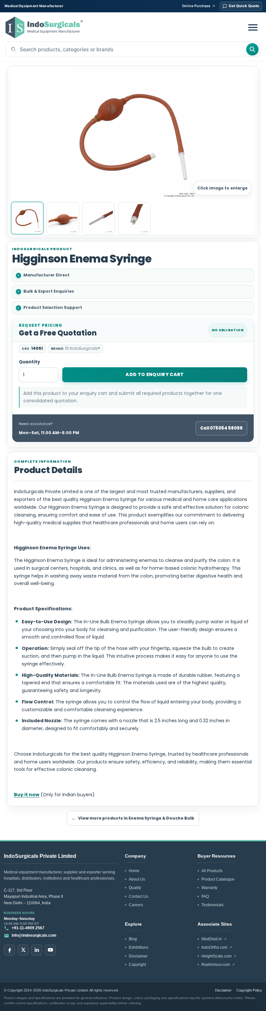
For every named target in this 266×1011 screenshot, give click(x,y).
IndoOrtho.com (216, 947)
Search (252, 49)
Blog (133, 939)
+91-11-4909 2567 (28, 928)
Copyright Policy (249, 990)
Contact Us (138, 896)
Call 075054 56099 (221, 428)
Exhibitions (138, 947)
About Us (137, 879)
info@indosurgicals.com (34, 935)
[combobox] (126, 49)
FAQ (205, 896)
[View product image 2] (63, 218)
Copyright (137, 964)
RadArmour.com (218, 964)
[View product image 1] (27, 218)
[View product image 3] (98, 218)
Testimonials (212, 905)
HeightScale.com (218, 956)
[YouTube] (50, 950)
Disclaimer (138, 956)
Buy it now (26, 794)
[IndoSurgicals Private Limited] (44, 27)
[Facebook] (9, 950)
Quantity (29, 362)
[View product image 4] (134, 218)
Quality (135, 887)
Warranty (209, 887)
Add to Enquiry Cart (155, 374)
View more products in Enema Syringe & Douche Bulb (133, 818)
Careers (136, 905)
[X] (23, 950)
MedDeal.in (214, 939)
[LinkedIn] (36, 950)
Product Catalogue (218, 879)
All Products (212, 871)
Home (134, 871)
